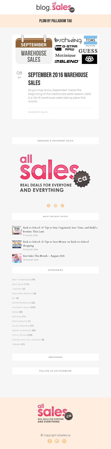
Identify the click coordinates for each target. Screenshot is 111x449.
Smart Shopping (22, 330)
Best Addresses (21, 280)
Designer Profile (22, 293)
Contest (17, 289)
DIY (14, 298)
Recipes (16, 316)
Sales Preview (20, 326)
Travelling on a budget (26, 340)
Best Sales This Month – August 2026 (44, 256)
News (15, 312)
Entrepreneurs (21, 303)
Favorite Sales (38, 112)
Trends (16, 344)
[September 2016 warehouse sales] (55, 50)
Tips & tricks (19, 335)
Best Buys (18, 284)
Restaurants (20, 321)
